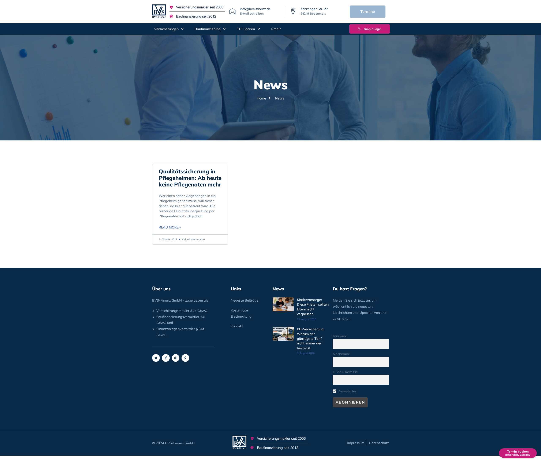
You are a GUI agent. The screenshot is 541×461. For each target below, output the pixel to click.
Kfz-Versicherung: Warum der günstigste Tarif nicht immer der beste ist (310, 338)
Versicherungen (166, 29)
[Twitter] (156, 358)
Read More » (170, 227)
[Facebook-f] (165, 358)
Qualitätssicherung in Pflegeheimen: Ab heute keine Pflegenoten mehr (190, 178)
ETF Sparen (246, 29)
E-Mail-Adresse (345, 372)
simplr (276, 29)
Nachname (341, 354)
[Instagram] (175, 358)
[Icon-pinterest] (185, 358)
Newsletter (347, 391)
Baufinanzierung (208, 29)
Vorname (340, 336)
